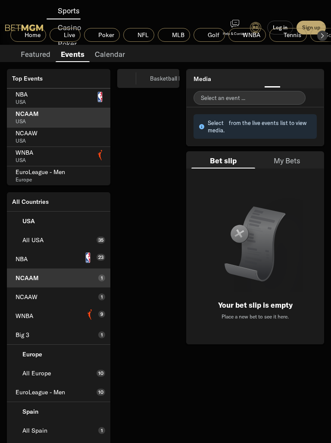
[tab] (36, 53)
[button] (322, 36)
